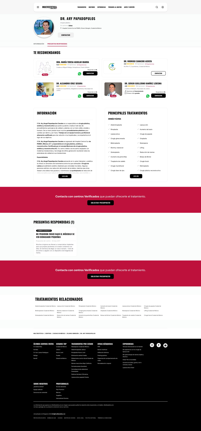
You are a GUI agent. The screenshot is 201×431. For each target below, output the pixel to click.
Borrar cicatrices (102, 349)
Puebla (58, 355)
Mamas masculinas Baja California (81, 363)
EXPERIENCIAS (101, 7)
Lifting (142, 148)
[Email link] (165, 345)
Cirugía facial (144, 161)
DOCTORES (92, 7)
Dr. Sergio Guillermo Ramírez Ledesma (143, 83)
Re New (36, 349)
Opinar (71, 25)
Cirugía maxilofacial (117, 166)
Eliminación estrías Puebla (79, 355)
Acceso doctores (61, 386)
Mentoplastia (144, 166)
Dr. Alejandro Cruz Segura (69, 83)
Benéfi (35, 358)
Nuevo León (59, 352)
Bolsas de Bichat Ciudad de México (110, 315)
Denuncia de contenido (40, 392)
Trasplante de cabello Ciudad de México (131, 316)
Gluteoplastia (115, 152)
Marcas (58, 392)
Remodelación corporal (104, 363)
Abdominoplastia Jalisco (78, 349)
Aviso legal (80, 418)
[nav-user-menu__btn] (163, 7)
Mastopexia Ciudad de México (131, 310)
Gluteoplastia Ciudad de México (44, 315)
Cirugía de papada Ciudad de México (152, 307)
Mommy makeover (117, 148)
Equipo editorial (38, 389)
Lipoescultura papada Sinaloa (80, 377)
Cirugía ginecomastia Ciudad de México (88, 311)
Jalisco (58, 349)
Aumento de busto (146, 129)
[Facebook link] (159, 345)
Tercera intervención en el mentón (133, 346)
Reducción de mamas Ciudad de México (66, 316)
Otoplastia (143, 138)
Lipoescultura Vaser (128, 367)
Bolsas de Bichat (145, 157)
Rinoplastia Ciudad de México (87, 306)
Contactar (90, 73)
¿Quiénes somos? (39, 386)
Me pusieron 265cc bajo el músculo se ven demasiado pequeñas (55, 235)
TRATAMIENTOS (81, 7)
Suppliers (59, 395)
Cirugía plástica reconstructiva (150, 170)
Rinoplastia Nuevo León (78, 352)
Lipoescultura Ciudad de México (131, 306)
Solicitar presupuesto (100, 202)
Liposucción (144, 125)
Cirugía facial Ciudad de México (153, 315)
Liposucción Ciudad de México (66, 306)
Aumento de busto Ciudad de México (108, 307)
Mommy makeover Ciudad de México (65, 311)
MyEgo (36, 355)
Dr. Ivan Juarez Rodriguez (41, 352)
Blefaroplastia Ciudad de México (44, 310)
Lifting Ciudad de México (151, 310)
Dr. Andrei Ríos (38, 346)
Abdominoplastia (116, 125)
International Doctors (62, 398)
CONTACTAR (65, 35)
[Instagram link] (152, 345)
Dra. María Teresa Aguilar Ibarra (72, 62)
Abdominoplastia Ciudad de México (45, 306)
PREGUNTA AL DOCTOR (115, 7)
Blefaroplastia (115, 143)
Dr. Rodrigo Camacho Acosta (138, 61)
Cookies (60, 418)
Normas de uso (51, 418)
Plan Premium (60, 389)
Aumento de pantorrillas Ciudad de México (89, 316)
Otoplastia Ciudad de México (108, 310)
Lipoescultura (115, 134)
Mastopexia (144, 143)
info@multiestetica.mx (58, 414)
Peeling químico (102, 355)
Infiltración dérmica (103, 352)
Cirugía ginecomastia (118, 138)
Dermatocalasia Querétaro (79, 366)
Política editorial (90, 418)
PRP (99, 346)
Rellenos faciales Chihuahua (79, 374)
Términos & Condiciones (104, 418)
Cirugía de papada (146, 134)
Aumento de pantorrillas (119, 157)
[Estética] (49, 7)
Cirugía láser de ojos (117, 170)
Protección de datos (40, 418)
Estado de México (61, 358)
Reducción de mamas (147, 152)
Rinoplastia (114, 129)
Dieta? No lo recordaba (129, 359)
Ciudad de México (61, 346)
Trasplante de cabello (118, 161)
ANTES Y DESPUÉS (129, 7)
